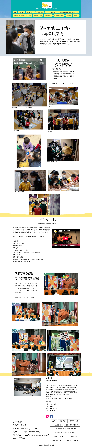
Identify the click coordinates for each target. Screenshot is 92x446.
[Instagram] (47, 416)
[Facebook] (51, 416)
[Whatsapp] (44, 416)
